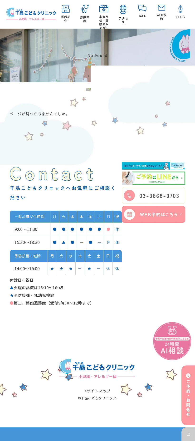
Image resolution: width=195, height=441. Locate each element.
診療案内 (85, 19)
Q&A (142, 16)
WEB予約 (161, 17)
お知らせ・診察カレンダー (104, 20)
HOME (90, 89)
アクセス (123, 20)
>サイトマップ (97, 391)
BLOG (180, 17)
